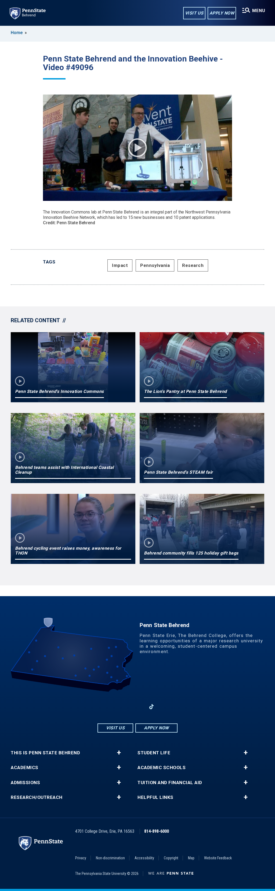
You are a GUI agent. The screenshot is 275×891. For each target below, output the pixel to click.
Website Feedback (218, 858)
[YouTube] (165, 706)
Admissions (25, 782)
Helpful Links (155, 797)
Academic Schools (162, 767)
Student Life (154, 752)
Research (193, 265)
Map (191, 858)
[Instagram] (123, 706)
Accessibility (144, 858)
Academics (24, 767)
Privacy (80, 858)
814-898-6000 (156, 831)
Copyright (171, 858)
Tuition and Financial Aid (170, 782)
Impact (120, 265)
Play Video (137, 147)
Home (17, 32)
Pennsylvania (155, 265)
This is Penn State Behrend (45, 752)
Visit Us (194, 13)
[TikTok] (151, 706)
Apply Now (221, 13)
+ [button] (119, 752)
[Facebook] (109, 706)
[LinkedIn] (137, 706)
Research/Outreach (37, 797)
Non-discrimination (110, 858)
